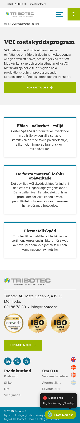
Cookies (33, 419)
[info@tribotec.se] (26, 361)
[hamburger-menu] (59, 14)
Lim (6, 389)
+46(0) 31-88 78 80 (17, 4)
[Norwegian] (73, 375)
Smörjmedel (12, 395)
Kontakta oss (37, 87)
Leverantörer (51, 389)
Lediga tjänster (24, 415)
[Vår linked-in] (8, 361)
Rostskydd (11, 376)
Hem (6, 24)
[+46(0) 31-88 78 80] (17, 361)
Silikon (8, 383)
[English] (73, 359)
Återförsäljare (51, 383)
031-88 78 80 (15, 306)
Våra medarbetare (55, 376)
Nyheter (9, 415)
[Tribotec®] (20, 14)
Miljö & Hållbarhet (15, 419)
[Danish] (73, 367)
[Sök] (74, 14)
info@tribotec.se (38, 4)
